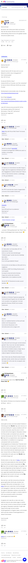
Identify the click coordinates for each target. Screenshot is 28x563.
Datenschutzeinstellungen (6, 557)
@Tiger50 (9, 97)
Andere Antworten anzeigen (8, 219)
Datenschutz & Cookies (15, 555)
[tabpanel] (14, 303)
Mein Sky (3, 552)
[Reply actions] (25, 129)
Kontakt (14, 557)
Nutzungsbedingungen (5, 555)
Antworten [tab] (4, 56)
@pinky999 (14, 148)
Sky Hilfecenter (9, 552)
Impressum (19, 557)
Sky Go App (4, 17)
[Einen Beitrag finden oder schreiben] (25, 7)
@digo (3, 131)
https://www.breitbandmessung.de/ (9, 93)
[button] (3, 139)
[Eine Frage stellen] (24, 559)
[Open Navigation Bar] (2, 1)
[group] (2, 42)
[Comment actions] (26, 63)
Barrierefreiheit (16, 552)
